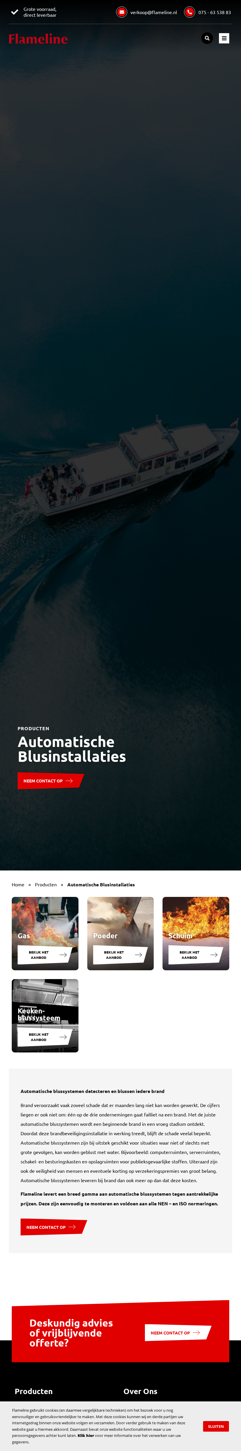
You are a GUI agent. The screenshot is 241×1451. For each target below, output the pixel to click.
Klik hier (86, 1435)
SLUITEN (216, 1426)
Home (18, 884)
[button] (207, 38)
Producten (46, 884)
